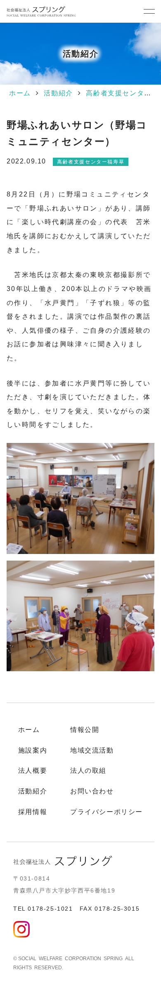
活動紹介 (58, 93)
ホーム (20, 93)
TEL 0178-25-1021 (43, 908)
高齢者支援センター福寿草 (90, 162)
